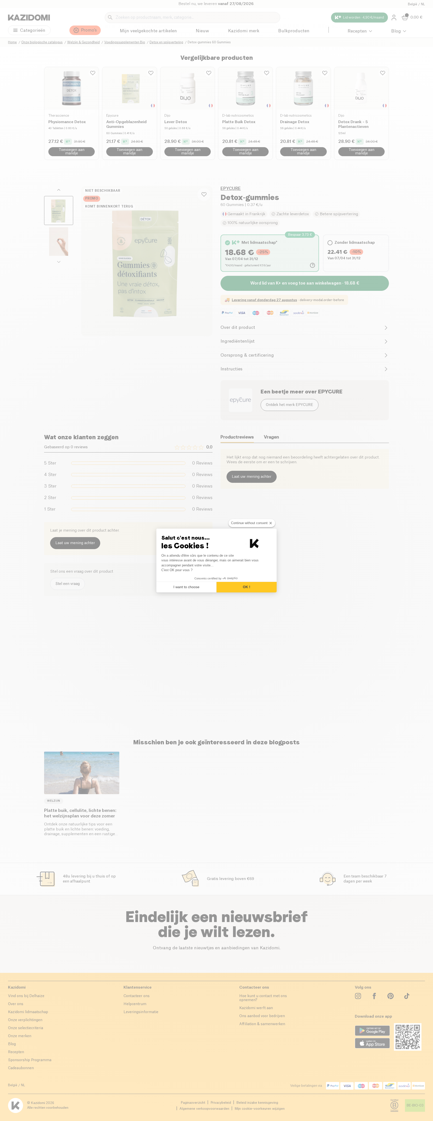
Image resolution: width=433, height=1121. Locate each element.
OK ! (246, 587)
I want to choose (186, 587)
